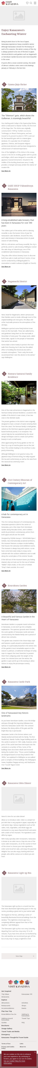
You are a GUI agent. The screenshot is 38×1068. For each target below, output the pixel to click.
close (35, 1052)
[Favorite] (27, 3)
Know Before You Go (8, 1014)
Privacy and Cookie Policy (7, 1047)
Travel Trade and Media (10, 1031)
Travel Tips (26, 1018)
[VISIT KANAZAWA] (9, 4)
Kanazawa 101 (27, 994)
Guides (4, 1023)
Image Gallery (6, 1028)
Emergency (5, 1034)
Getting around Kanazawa (7, 1019)
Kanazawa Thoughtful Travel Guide (14, 1037)
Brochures (5, 1025)
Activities (25, 1003)
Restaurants (5, 1006)
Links (21, 1044)
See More (5, 171)
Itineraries (5, 997)
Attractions (5, 1003)
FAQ (23, 1023)
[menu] (35, 3)
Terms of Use (5, 1044)
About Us (23, 1047)
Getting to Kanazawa (25, 1015)
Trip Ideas (5, 994)
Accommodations (7, 1008)
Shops (24, 1006)
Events (24, 1008)
